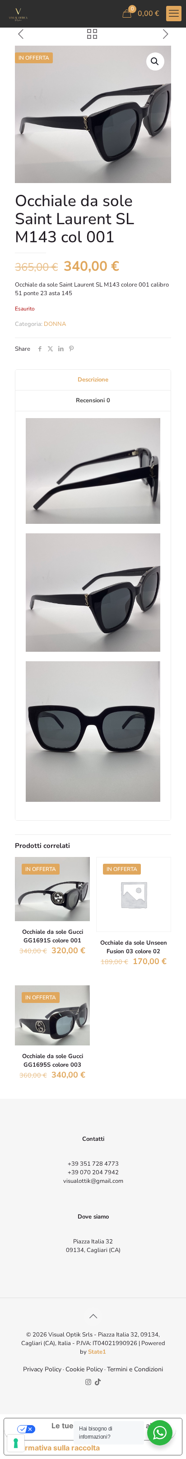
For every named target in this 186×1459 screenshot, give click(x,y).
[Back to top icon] (93, 1316)
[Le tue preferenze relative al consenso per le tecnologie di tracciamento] (15, 1443)
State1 (97, 1352)
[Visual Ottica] (18, 13)
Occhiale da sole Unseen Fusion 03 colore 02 (133, 947)
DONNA (55, 324)
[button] (155, 61)
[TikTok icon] (97, 1382)
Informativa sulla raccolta (55, 1447)
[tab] (93, 380)
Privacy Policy (42, 1369)
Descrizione (93, 380)
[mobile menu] (173, 13)
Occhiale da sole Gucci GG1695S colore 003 (52, 1060)
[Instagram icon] (88, 1382)
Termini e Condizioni (135, 1369)
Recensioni (93, 400)
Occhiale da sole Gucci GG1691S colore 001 (52, 936)
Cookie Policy (84, 1369)
